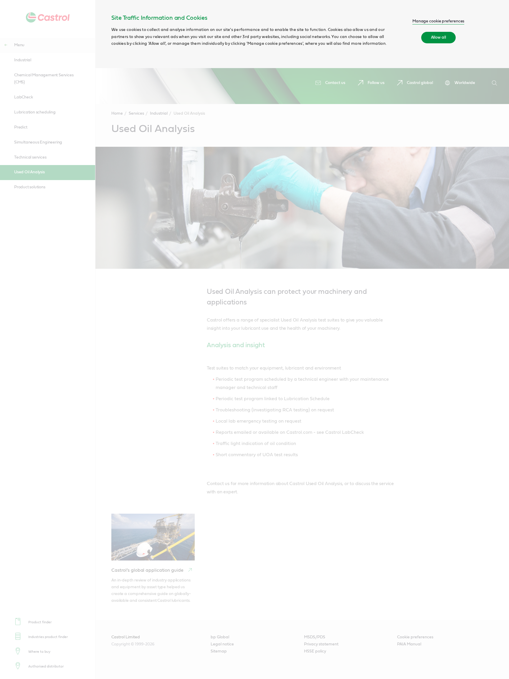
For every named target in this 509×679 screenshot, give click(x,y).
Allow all (438, 37)
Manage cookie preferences (438, 21)
